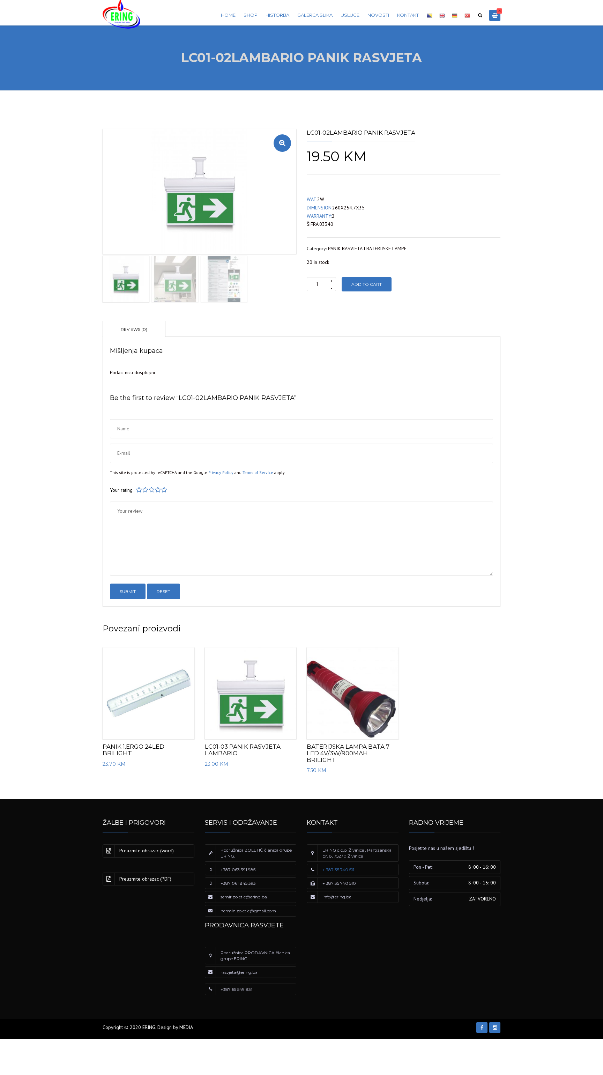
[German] (454, 16)
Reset (163, 591)
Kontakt (408, 15)
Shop (251, 15)
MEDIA (186, 1027)
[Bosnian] (429, 16)
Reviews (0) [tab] (134, 329)
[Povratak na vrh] (566, 1037)
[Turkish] (467, 16)
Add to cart (366, 284)
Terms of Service (258, 472)
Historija (277, 15)
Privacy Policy (220, 472)
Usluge (350, 15)
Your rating (121, 490)
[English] (442, 16)
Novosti (378, 15)
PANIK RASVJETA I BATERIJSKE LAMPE (367, 248)
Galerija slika (315, 15)
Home (228, 15)
